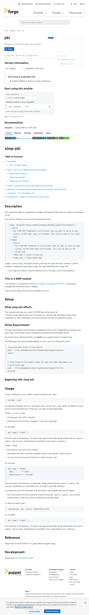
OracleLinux (30, 81)
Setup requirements (17, 177)
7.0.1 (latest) (10, 68)
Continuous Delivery (31, 572)
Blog (71, 577)
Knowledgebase (54, 575)
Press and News (75, 582)
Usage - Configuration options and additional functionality (30, 185)
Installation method (12, 94)
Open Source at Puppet (56, 580)
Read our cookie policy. (24, 607)
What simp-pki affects (18, 173)
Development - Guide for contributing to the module (28, 197)
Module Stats (62, 56)
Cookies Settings (34, 611)
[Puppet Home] (13, 575)
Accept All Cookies (52, 611)
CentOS (15, 81)
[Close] (85, 602)
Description (11, 161)
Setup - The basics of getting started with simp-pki (27, 170)
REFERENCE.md (26, 543)
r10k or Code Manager (16, 98)
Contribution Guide (25, 558)
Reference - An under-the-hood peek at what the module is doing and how (36, 189)
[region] (44, 607)
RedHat (22, 81)
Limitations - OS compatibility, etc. (21, 193)
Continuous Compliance (32, 575)
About (72, 572)
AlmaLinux (46, 81)
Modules (38, 12)
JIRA (47, 291)
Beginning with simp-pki (19, 181)
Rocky (38, 81)
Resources (75, 12)
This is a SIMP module (18, 165)
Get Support (53, 572)
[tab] (8, 133)
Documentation (54, 577)
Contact (72, 585)
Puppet (56, 12)
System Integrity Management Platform (48, 284)
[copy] (49, 106)
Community (73, 575)
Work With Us (74, 580)
